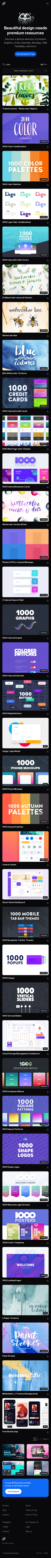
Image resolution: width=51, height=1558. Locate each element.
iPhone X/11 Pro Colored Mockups (17, 562)
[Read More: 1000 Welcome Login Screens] (25, 1186)
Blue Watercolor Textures (14, 373)
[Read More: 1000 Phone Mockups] (25, 771)
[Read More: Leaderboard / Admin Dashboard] (13, 1468)
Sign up (29, 1531)
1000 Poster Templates (13, 1242)
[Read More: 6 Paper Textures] (25, 1300)
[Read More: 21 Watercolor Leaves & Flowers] (25, 279)
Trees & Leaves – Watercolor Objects (19, 108)
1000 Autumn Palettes (12, 827)
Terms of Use (31, 1510)
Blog (4, 1510)
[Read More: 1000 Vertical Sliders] (25, 997)
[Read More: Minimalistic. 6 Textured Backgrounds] (25, 1375)
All (44, 64)
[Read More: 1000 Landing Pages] (25, 1262)
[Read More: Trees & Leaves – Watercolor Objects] (25, 90)
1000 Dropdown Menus (13, 1091)
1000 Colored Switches (13, 675)
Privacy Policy (32, 1514)
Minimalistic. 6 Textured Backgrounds (20, 1394)
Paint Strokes (8, 1356)
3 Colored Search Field (12, 600)
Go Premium (13, 1491)
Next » (46, 1439)
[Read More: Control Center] (25, 846)
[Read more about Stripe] (46, 1553)
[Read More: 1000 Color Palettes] (25, 166)
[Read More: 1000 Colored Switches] (25, 657)
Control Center (9, 864)
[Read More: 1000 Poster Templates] (25, 1224)
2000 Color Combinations (14, 146)
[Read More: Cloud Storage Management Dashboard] (25, 1035)
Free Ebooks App (10, 1431)
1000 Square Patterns (12, 1129)
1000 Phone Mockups (12, 789)
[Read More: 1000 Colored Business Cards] (25, 468)
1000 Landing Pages (11, 1280)
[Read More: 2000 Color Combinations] (25, 128)
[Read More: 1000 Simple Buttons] (25, 695)
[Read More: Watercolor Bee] (25, 317)
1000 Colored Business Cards (16, 487)
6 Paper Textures (10, 1318)
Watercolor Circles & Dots (14, 524)
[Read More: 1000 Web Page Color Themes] (25, 431)
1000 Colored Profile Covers (15, 260)
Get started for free (25, 54)
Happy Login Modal (11, 751)
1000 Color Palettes (11, 184)
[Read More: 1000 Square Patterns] (25, 1111)
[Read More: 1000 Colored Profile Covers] (25, 242)
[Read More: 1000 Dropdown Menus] (25, 1073)
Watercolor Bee (9, 335)
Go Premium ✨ (32, 1522)
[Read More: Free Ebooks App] (25, 1413)
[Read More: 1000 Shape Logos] (25, 1149)
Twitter (5, 1527)
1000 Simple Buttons (12, 713)
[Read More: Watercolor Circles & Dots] (25, 506)
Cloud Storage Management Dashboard (20, 1053)
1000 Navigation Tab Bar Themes (17, 940)
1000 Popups (8, 978)
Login (28, 1527)
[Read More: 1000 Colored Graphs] (25, 619)
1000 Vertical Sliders (12, 1016)
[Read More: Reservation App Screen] (38, 1468)
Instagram (6, 1522)
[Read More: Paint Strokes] (25, 1338)
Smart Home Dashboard (13, 902)
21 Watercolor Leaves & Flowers (17, 297)
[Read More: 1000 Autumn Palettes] (25, 808)
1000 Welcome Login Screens (16, 1205)
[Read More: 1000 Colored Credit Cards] (25, 393)
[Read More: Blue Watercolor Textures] (25, 355)
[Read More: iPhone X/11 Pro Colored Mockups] (25, 544)
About (28, 1505)
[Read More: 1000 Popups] (25, 960)
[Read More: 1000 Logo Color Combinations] (25, 204)
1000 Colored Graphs (12, 638)
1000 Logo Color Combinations (16, 222)
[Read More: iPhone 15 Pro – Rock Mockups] (13, 1451)
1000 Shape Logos (10, 1167)
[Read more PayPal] (38, 1553)
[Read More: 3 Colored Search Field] (25, 582)
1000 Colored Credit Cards (14, 411)
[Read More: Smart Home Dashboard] (25, 884)
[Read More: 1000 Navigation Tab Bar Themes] (25, 922)
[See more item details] (48, 109)
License (5, 1514)
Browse (5, 1505)
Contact (5, 1531)
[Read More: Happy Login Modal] (25, 733)
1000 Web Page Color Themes (16, 449)
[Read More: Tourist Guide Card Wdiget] (38, 1451)
